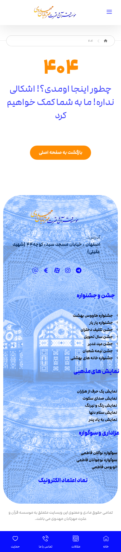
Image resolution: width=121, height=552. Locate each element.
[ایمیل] (35, 270)
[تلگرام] (79, 270)
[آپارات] (57, 270)
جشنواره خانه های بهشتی (91, 358)
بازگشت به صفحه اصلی (60, 152)
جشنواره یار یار (101, 323)
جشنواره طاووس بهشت (93, 316)
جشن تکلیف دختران (96, 330)
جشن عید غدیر (100, 344)
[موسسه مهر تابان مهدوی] (105, 41)
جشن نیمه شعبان (98, 351)
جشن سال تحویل (98, 337)
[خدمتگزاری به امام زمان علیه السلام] (54, 12)
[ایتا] (46, 270)
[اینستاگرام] (68, 270)
